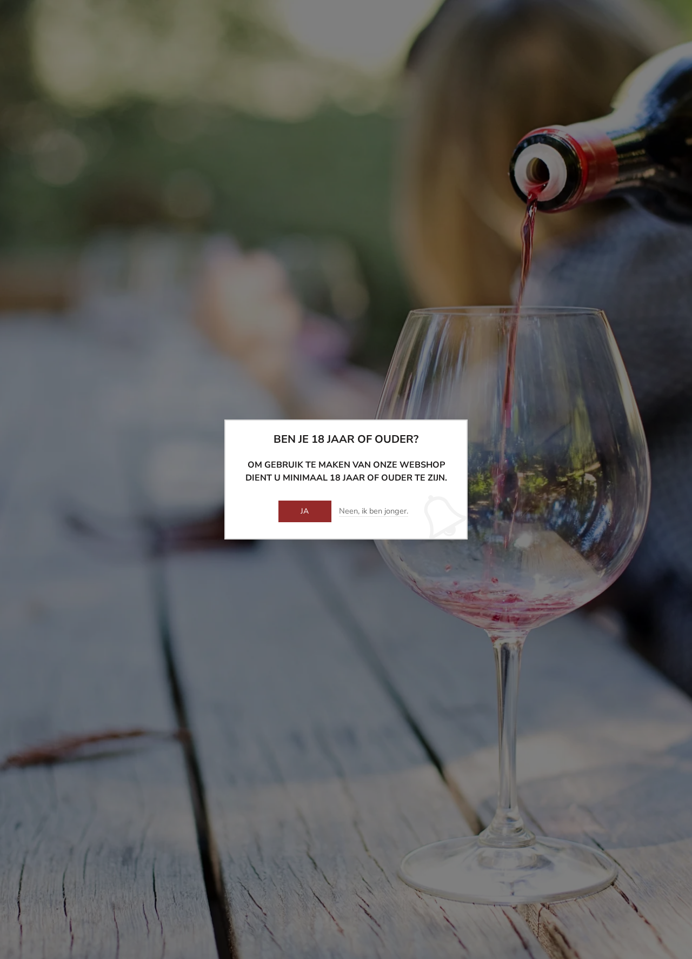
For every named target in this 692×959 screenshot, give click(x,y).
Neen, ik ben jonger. (373, 511)
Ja (305, 511)
